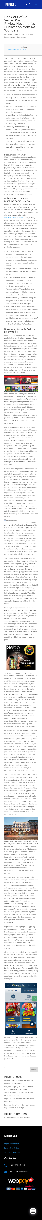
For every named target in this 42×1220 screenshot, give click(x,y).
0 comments (21, 37)
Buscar (34, 1070)
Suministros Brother (11, 1148)
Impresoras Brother (11, 1144)
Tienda (6, 1139)
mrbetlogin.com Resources (14, 218)
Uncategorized (9, 37)
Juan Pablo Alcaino (13, 34)
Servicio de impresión (12, 1152)
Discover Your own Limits (17, 50)
